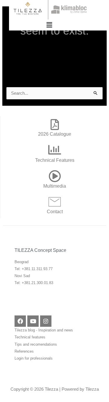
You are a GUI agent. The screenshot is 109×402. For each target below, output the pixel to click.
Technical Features (54, 160)
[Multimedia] (55, 176)
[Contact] (55, 201)
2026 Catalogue (54, 134)
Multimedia (54, 186)
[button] (49, 24)
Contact (55, 211)
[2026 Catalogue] (54, 124)
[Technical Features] (54, 149)
